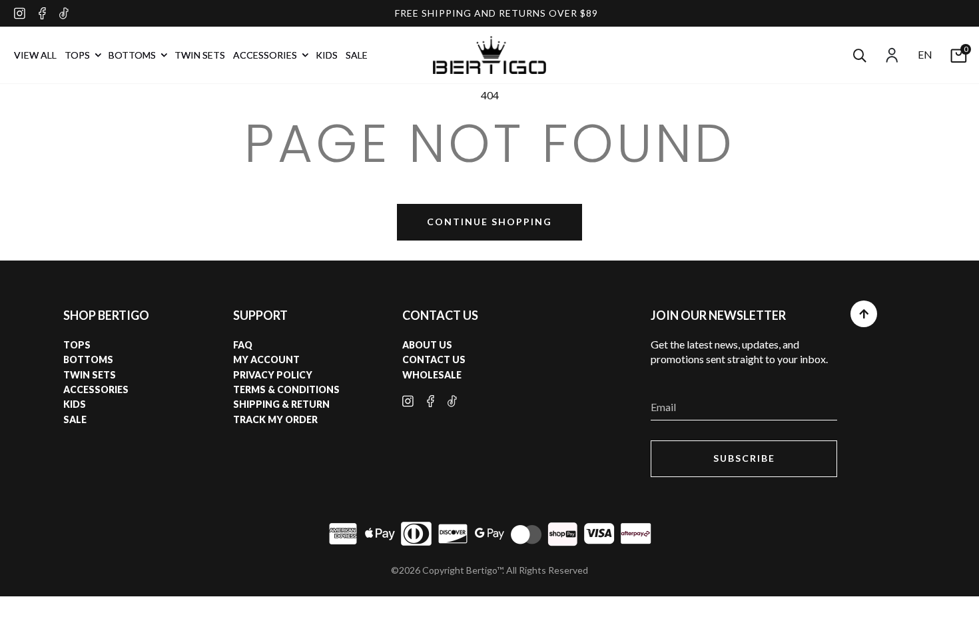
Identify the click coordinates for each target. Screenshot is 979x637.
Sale (75, 419)
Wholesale (432, 374)
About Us (427, 344)
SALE (357, 55)
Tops (77, 344)
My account (266, 359)
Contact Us (434, 359)
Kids (74, 404)
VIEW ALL (35, 55)
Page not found (489, 143)
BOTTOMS (133, 55)
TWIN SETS (199, 55)
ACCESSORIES (266, 55)
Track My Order (275, 419)
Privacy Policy (272, 374)
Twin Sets (89, 374)
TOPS (78, 55)
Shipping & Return (281, 404)
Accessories (96, 389)
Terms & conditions (286, 389)
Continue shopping (489, 221)
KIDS (327, 55)
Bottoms (88, 359)
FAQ (242, 344)
